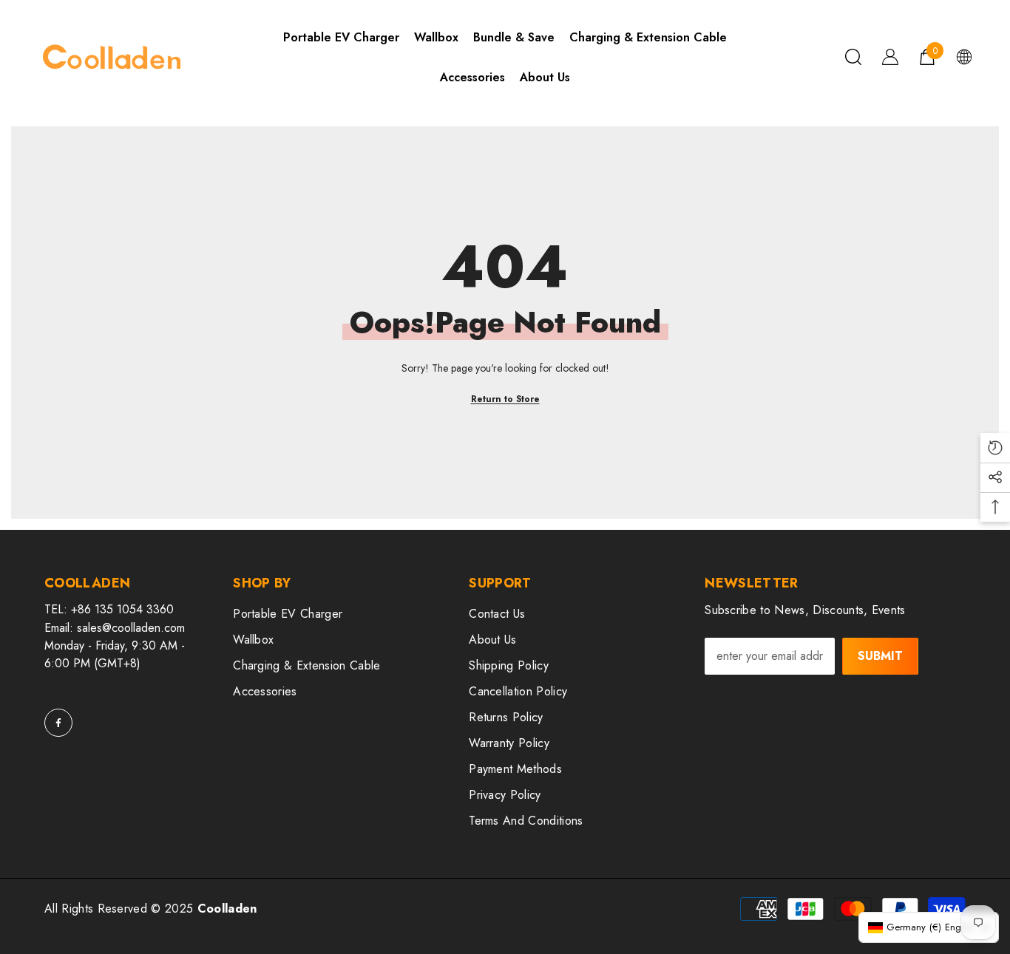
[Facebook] (58, 723)
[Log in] (890, 57)
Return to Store (505, 399)
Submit (880, 655)
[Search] (853, 56)
